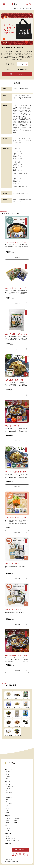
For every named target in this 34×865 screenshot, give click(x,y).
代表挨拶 (8, 776)
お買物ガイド (8, 844)
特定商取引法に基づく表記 (11, 861)
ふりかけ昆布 (9, 786)
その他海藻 (9, 797)
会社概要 (8, 772)
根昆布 (7, 812)
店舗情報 (7, 816)
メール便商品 (9, 804)
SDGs (7, 836)
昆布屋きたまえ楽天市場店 (12, 822)
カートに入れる (19, 74)
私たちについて (9, 769)
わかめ (7, 795)
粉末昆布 (8, 808)
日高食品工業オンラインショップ (14, 818)
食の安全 (8, 774)
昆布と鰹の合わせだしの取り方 (14, 840)
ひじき (7, 810)
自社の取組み (8, 834)
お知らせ (7, 826)
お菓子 (7, 799)
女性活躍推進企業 (10, 838)
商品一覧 (16, 8)
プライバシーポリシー (10, 859)
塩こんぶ (8, 790)
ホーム (10, 8)
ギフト (7, 801)
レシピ (7, 830)
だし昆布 (8, 788)
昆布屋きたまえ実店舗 (11, 820)
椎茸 (7, 806)
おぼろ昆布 (9, 793)
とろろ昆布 (9, 784)
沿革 (7, 778)
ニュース (8, 828)
